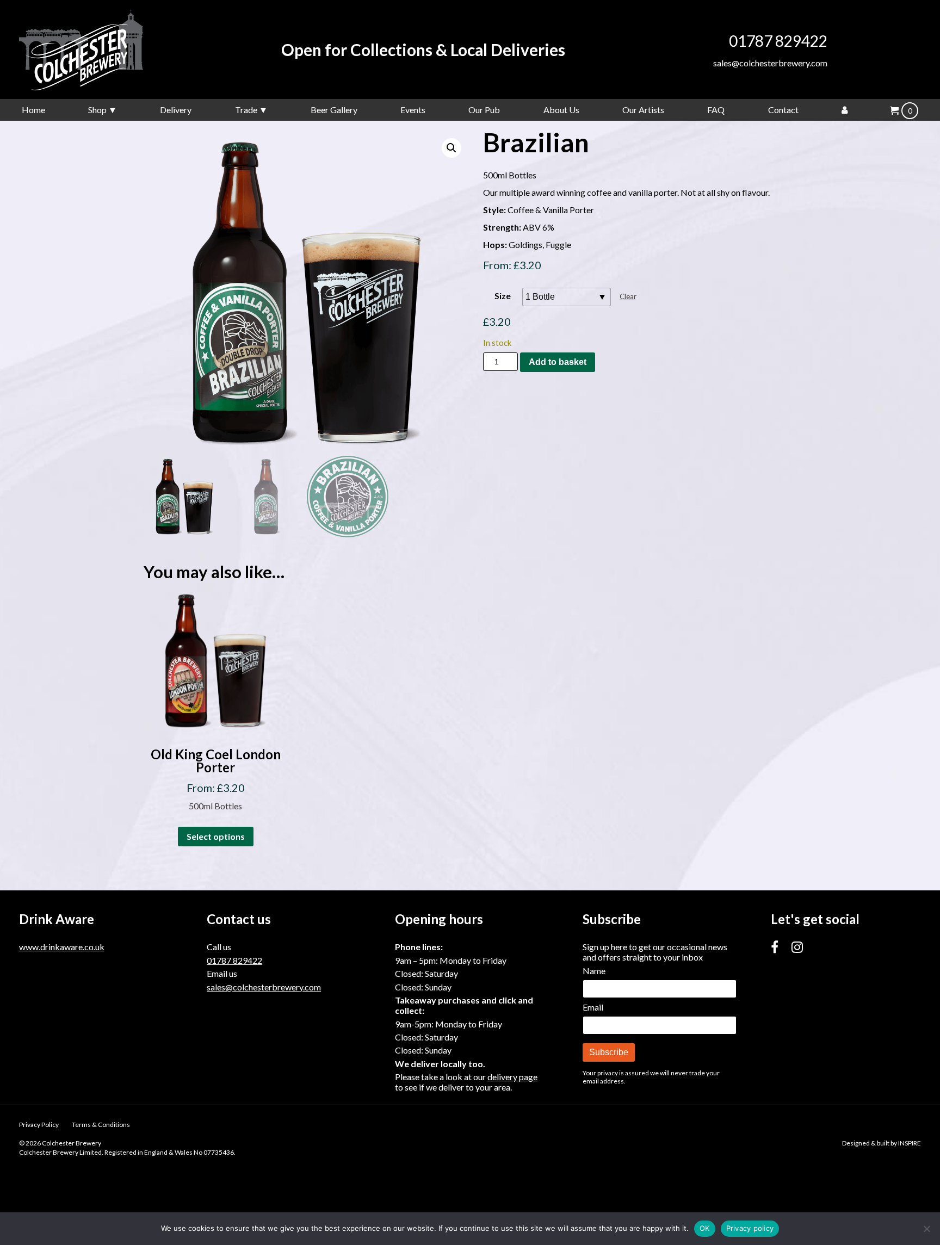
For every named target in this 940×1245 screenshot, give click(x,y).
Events (412, 109)
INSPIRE (909, 1143)
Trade (246, 109)
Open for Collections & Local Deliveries (423, 49)
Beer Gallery (334, 109)
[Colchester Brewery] (100, 49)
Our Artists (643, 109)
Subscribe (608, 1052)
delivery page (512, 1076)
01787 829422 (778, 41)
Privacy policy (750, 1228)
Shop (97, 109)
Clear (628, 296)
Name (594, 970)
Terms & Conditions (101, 1124)
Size (502, 295)
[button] (451, 148)
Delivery (175, 109)
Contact (783, 109)
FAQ (716, 109)
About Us (561, 109)
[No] (926, 1228)
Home (33, 109)
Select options (216, 836)
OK (705, 1228)
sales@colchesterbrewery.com (770, 63)
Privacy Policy (39, 1124)
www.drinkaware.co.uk (61, 947)
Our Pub (484, 109)
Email (593, 1007)
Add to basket (557, 362)
